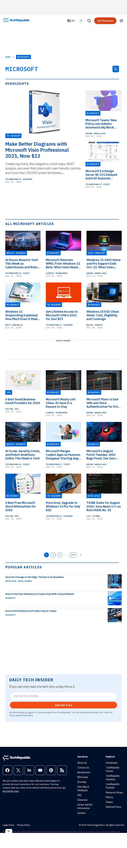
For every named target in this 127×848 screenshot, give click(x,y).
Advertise (82, 799)
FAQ (79, 795)
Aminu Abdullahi (95, 133)
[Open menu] (121, 21)
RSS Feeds (82, 777)
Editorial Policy (113, 806)
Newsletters (83, 772)
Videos (109, 802)
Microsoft (10, 598)
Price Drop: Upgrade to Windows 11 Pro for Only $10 (63, 506)
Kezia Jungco (94, 325)
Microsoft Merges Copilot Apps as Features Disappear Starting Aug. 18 (63, 454)
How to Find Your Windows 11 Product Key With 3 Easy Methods (39, 594)
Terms (12, 715)
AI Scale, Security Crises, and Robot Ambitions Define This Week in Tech (22, 454)
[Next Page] (80, 555)
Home (8, 57)
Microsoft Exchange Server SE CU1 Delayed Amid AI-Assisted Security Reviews (101, 174)
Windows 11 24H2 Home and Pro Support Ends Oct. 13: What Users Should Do (103, 263)
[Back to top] (120, 838)
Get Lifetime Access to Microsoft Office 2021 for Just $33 (62, 315)
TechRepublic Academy (18, 179)
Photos (109, 797)
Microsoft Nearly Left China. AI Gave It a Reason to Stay (61, 403)
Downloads (111, 762)
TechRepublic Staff (97, 184)
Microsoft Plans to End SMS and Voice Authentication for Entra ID (103, 403)
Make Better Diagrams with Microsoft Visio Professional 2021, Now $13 (37, 150)
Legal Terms (8, 825)
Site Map (81, 782)
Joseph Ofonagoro (56, 273)
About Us (82, 762)
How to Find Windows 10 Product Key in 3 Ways (30, 610)
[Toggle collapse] (8, 831)
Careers (81, 813)
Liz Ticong (93, 516)
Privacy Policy (26, 715)
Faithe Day (12, 409)
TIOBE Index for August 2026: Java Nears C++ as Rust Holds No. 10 (103, 506)
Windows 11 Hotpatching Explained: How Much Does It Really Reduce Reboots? (22, 315)
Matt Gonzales (14, 325)
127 (73, 554)
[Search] (89, 21)
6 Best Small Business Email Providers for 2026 (22, 401)
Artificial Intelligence (18, 581)
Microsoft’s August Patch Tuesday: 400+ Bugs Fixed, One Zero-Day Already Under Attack (101, 454)
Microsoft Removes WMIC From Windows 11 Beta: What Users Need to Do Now (63, 263)
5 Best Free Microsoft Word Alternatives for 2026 (20, 506)
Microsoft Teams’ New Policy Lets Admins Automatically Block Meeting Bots (101, 123)
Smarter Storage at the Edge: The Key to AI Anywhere (34, 577)
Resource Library (114, 792)
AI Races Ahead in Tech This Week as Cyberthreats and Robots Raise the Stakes (22, 263)
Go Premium (105, 20)
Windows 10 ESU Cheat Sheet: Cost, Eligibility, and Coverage (102, 315)
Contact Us (83, 767)
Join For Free (63, 705)
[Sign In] (81, 21)
